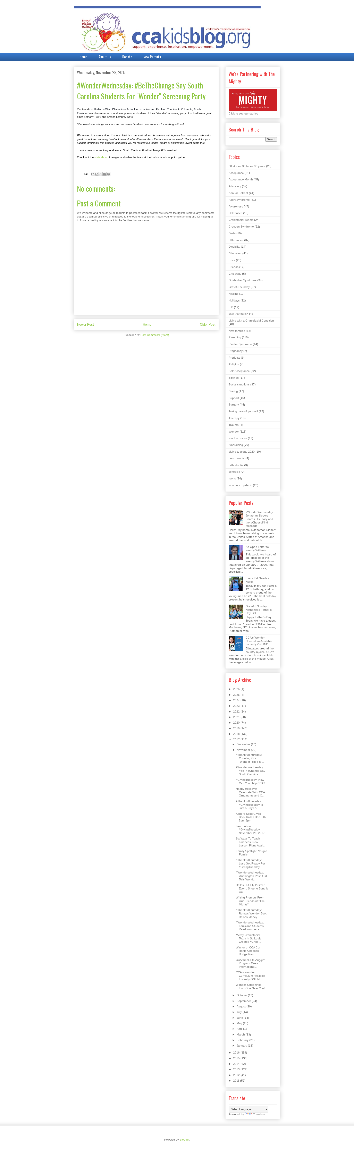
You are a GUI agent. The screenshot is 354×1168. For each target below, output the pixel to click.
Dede (232, 233)
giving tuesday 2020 (242, 451)
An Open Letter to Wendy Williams (257, 548)
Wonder (234, 431)
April (240, 1028)
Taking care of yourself (243, 411)
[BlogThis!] (97, 174)
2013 (237, 1069)
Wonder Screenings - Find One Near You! (250, 986)
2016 (237, 1052)
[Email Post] (85, 173)
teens (232, 478)
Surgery (234, 404)
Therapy (234, 418)
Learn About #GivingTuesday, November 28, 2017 (250, 830)
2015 (237, 1058)
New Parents (152, 56)
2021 (237, 717)
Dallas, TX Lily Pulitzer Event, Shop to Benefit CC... (252, 888)
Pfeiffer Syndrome (240, 344)
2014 (237, 1063)
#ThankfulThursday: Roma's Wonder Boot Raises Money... (251, 913)
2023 (237, 705)
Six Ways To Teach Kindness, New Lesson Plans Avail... (251, 842)
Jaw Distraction (238, 313)
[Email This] (93, 174)
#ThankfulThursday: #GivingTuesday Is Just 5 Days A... (249, 805)
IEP (231, 307)
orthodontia (236, 465)
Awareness (236, 206)
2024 (237, 700)
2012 (237, 1075)
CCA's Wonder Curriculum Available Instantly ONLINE (259, 641)
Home (83, 56)
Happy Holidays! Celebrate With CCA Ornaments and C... (250, 792)
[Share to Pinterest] (108, 174)
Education (235, 253)
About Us (105, 56)
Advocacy (235, 186)
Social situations (239, 384)
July (240, 1012)
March (241, 1034)
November (244, 749)
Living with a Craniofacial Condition (251, 320)
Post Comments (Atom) (155, 334)
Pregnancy (236, 350)
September (244, 1001)
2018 (237, 733)
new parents (237, 458)
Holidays (234, 300)
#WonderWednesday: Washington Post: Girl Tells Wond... (251, 876)
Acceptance (236, 172)
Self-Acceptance (239, 371)
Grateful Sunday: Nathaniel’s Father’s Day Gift (259, 610)
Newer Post (85, 324)
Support (234, 398)
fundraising (236, 444)
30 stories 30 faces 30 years (247, 166)
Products (234, 357)
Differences (236, 240)
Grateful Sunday (239, 287)
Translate (259, 1114)
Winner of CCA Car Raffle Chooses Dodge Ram (248, 951)
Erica (232, 260)
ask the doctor (238, 438)
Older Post (208, 324)
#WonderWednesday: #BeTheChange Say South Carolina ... (250, 771)
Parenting (235, 337)
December (244, 744)
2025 (237, 694)
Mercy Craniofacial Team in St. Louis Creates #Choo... (248, 938)
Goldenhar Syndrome (242, 280)
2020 (237, 722)
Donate (127, 56)
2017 (237, 739)
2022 (237, 711)
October (242, 995)
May (240, 1023)
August (241, 1006)
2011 (236, 1080)
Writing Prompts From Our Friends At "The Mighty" (250, 901)
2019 (237, 728)
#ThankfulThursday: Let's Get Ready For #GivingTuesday (250, 863)
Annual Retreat (238, 193)
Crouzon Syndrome (241, 226)
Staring (233, 391)
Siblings (234, 377)
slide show (100, 157)
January (242, 1045)
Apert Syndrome (239, 199)
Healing (233, 293)
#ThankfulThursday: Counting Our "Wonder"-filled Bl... (250, 758)
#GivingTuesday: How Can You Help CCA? (250, 781)
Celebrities (235, 213)
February (243, 1040)
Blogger (184, 1139)
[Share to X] (101, 174)
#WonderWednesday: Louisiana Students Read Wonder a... (250, 926)
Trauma (234, 424)
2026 (237, 689)
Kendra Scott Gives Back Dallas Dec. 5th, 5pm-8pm (251, 817)
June (240, 1017)
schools (233, 471)
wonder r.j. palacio (240, 485)
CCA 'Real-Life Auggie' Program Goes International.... (250, 963)
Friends (233, 266)
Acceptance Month (241, 179)
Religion (234, 364)
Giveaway (235, 273)
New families (237, 330)
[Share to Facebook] (104, 174)
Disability (234, 246)
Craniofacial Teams (241, 219)
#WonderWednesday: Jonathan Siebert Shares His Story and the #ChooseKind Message (260, 518)
